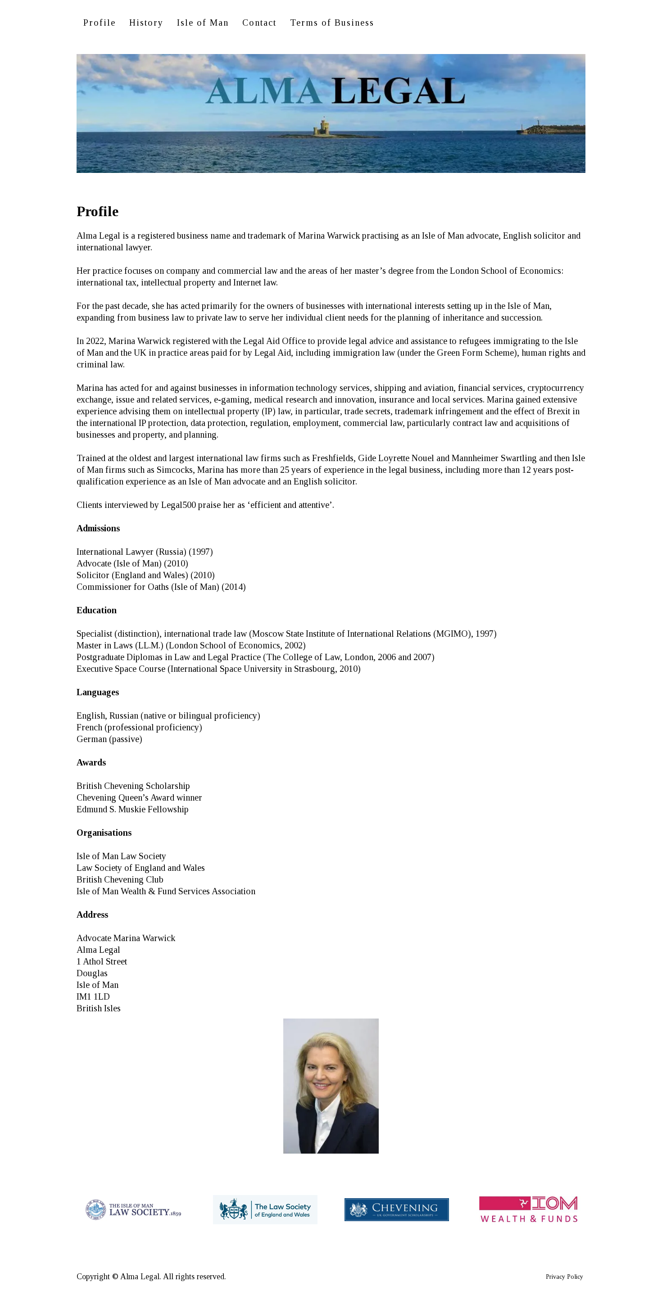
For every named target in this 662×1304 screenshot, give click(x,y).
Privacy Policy (564, 1276)
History (146, 22)
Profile (99, 22)
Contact (259, 22)
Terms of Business (332, 22)
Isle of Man (203, 22)
